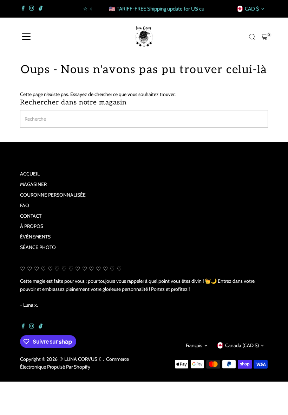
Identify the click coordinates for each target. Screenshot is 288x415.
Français (194, 345)
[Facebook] (23, 8)
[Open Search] (252, 37)
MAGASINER (33, 184)
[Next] (196, 9)
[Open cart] (264, 37)
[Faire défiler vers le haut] (274, 396)
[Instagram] (31, 8)
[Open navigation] (26, 37)
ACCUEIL (30, 174)
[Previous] (91, 9)
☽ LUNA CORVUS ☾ (81, 359)
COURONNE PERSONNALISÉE (53, 195)
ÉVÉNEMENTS (35, 237)
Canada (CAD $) (242, 345)
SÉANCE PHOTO (38, 247)
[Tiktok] (40, 8)
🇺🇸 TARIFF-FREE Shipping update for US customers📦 (149, 9)
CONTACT (30, 216)
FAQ (24, 205)
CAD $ (252, 9)
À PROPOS (31, 226)
